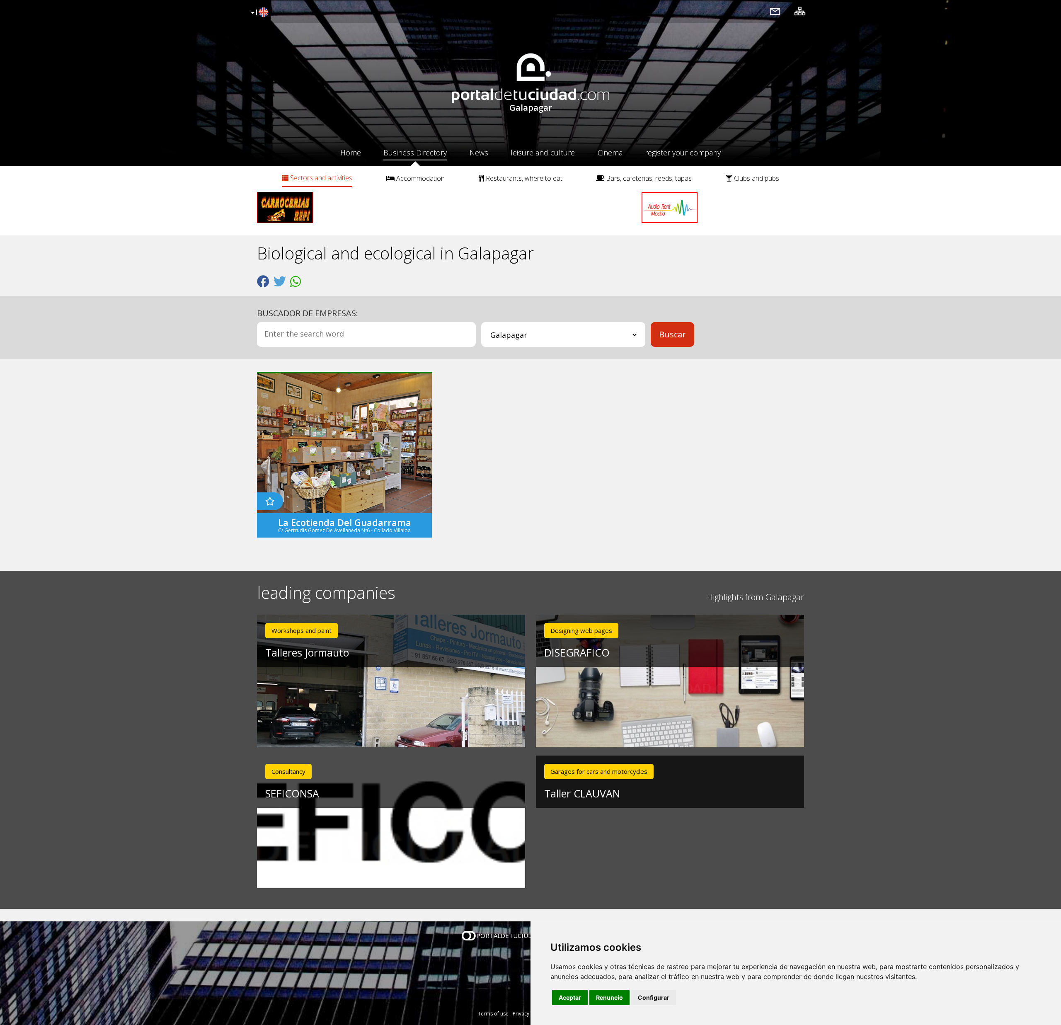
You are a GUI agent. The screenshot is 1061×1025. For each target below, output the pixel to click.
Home (350, 153)
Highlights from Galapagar (755, 597)
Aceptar (570, 997)
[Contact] (775, 10)
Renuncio (609, 997)
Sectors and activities (320, 177)
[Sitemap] (800, 10)
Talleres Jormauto (307, 652)
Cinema (610, 153)
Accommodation (420, 178)
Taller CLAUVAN (582, 793)
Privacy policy (529, 1013)
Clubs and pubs (755, 178)
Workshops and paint (301, 630)
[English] (258, 12)
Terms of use (493, 1013)
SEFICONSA (292, 793)
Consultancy (288, 771)
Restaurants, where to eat (523, 178)
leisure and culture (543, 153)
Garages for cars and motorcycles (598, 771)
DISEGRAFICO (577, 652)
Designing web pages (581, 630)
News (479, 153)
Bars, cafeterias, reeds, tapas (648, 178)
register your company (683, 153)
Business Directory (415, 153)
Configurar (653, 997)
